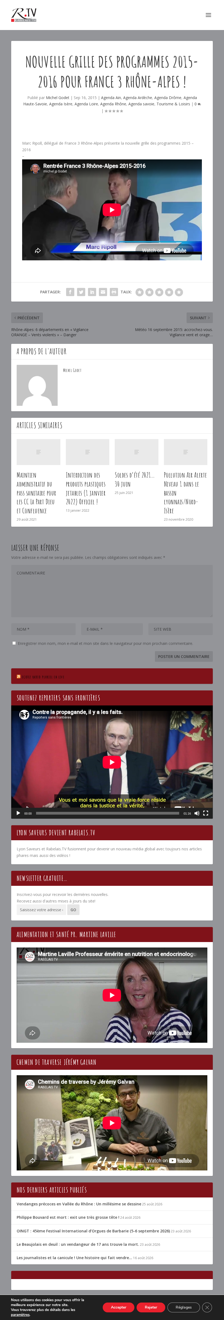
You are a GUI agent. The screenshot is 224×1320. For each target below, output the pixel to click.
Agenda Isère (60, 103)
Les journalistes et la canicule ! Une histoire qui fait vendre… (74, 1257)
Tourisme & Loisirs (173, 103)
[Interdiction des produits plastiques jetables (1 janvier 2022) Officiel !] (88, 452)
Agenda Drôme (167, 97)
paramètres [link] (20, 1314)
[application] (112, 762)
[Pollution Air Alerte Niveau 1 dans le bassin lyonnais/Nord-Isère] (186, 452)
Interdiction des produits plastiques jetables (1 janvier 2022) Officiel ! (86, 488)
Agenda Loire (86, 103)
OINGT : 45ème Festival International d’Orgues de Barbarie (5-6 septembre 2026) (93, 1230)
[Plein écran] (205, 813)
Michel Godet (57, 97)
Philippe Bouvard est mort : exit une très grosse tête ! (68, 1217)
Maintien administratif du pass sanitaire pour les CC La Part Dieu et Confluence (36, 492)
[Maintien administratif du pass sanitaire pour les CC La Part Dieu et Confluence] (38, 452)
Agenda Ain (111, 97)
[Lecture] (18, 813)
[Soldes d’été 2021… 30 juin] (136, 452)
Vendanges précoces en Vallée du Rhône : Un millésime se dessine (79, 1203)
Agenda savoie (141, 103)
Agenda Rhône (113, 103)
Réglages (184, 1307)
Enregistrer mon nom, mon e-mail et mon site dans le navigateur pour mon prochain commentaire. (105, 643)
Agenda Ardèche (137, 97)
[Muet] (197, 813)
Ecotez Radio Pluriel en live (43, 677)
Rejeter (151, 1307)
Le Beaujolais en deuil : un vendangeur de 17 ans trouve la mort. (78, 1244)
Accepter (118, 1307)
